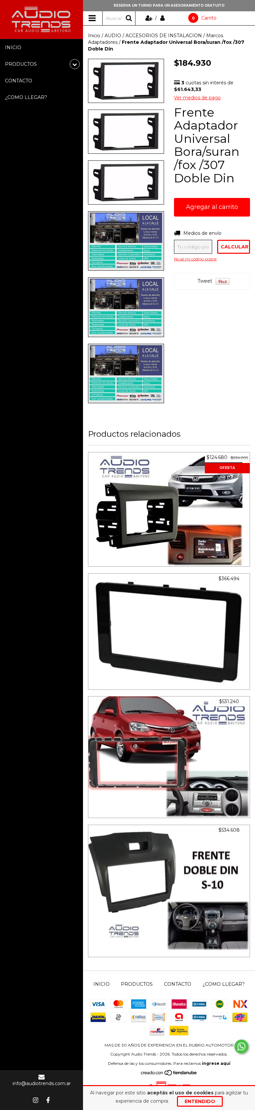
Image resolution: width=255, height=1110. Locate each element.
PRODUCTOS (137, 984)
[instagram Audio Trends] (35, 1100)
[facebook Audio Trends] (48, 1100)
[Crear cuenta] (149, 18)
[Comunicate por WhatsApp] (241, 1047)
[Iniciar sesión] (162, 18)
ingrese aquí (216, 1063)
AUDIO (113, 36)
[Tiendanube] (169, 1074)
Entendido (200, 1101)
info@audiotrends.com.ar (42, 1083)
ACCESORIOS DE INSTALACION (164, 36)
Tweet (205, 281)
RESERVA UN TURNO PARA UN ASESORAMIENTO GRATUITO (169, 5)
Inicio (94, 36)
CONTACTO (18, 81)
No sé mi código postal (195, 258)
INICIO (13, 47)
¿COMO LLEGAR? (26, 97)
